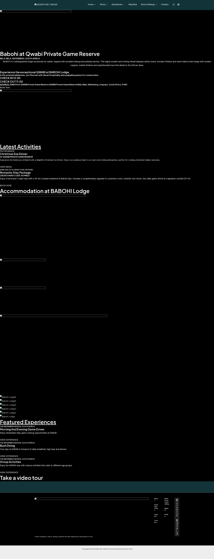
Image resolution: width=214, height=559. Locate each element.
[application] (94, 4)
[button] (92, 4)
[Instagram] (174, 5)
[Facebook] (178, 5)
